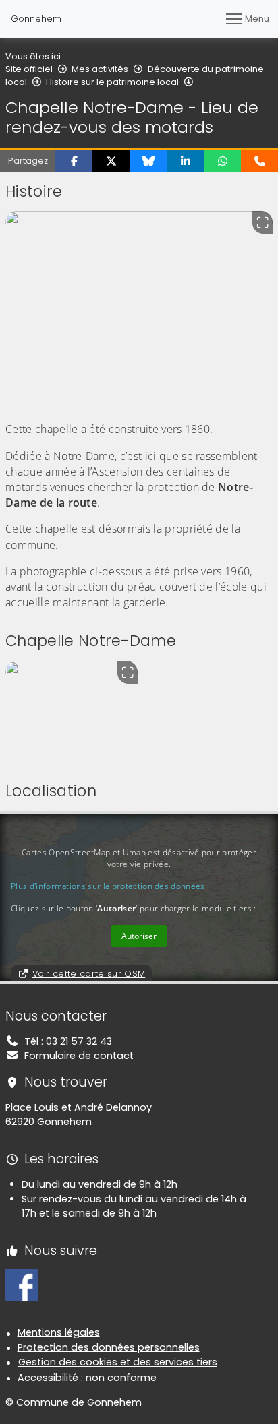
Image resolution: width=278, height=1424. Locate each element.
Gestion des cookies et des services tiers (117, 1362)
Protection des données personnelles (109, 1347)
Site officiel (29, 69)
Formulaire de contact (79, 1055)
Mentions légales (59, 1332)
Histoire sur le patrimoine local (112, 82)
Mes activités (100, 69)
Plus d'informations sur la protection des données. (109, 886)
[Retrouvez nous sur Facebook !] (21, 1284)
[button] (73, 161)
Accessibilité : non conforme (87, 1377)
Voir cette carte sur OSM (89, 973)
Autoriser (139, 936)
